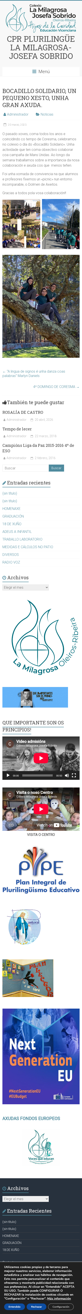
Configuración (60, 1307)
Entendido (15, 1307)
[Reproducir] (8, 775)
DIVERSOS (10, 555)
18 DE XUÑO (11, 524)
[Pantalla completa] (74, 775)
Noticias (47, 114)
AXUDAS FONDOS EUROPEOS (31, 1118)
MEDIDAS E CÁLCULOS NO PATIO (27, 547)
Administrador (17, 114)
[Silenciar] (67, 775)
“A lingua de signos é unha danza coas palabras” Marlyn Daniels (33, 373)
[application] (41, 758)
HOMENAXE (11, 509)
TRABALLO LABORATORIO (22, 539)
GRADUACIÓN (13, 516)
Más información (59, 1298)
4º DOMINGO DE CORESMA (56, 387)
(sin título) (9, 493)
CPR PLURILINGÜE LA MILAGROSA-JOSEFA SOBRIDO (41, 47)
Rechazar (36, 1307)
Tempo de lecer (17, 429)
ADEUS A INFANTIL (17, 532)
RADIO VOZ (11, 562)
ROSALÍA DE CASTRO (22, 412)
